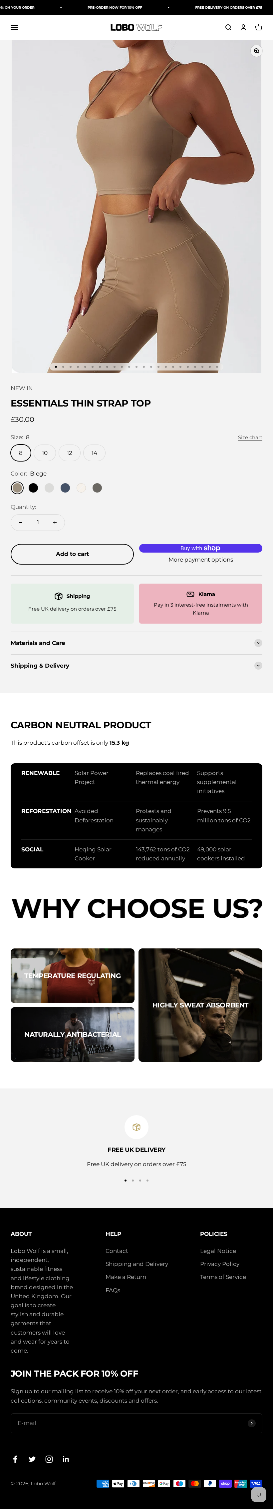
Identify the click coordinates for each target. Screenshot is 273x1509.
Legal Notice (218, 1251)
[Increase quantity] (55, 523)
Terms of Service (223, 1277)
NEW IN (22, 388)
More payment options (200, 559)
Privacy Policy (219, 1264)
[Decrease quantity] (20, 523)
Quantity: (23, 507)
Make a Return (126, 1277)
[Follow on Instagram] (49, 1459)
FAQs (113, 1290)
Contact (117, 1251)
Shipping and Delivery (137, 1264)
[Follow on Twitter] (32, 1459)
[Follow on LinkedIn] (66, 1459)
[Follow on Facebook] (15, 1459)
